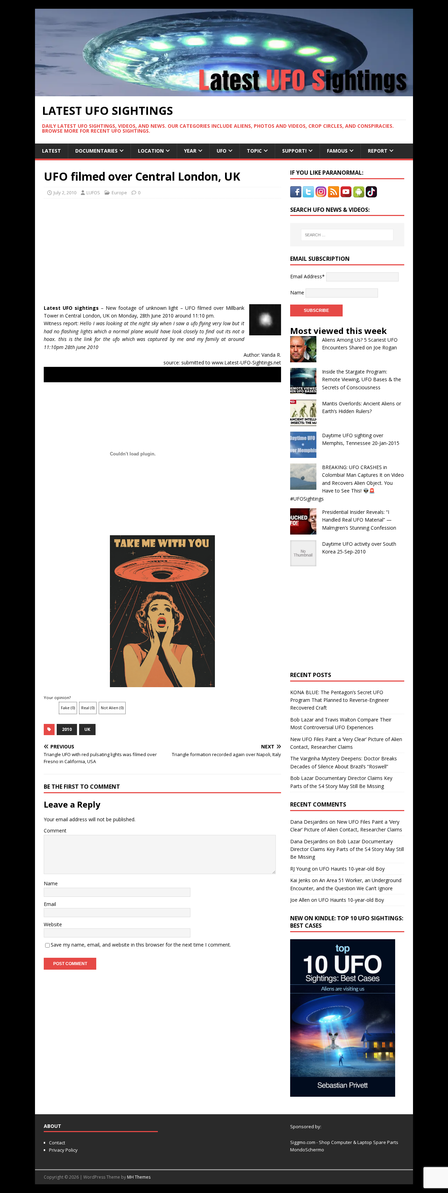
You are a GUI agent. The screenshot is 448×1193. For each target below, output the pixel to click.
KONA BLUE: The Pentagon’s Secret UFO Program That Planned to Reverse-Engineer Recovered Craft (339, 700)
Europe (119, 192)
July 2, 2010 (65, 192)
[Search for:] (347, 235)
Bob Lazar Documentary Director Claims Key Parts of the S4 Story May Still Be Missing (347, 849)
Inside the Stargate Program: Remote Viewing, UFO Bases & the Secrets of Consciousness (361, 379)
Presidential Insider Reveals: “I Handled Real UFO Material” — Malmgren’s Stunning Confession (359, 520)
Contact (57, 1142)
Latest (51, 150)
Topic (254, 150)
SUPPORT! (294, 150)
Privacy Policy (63, 1150)
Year (190, 150)
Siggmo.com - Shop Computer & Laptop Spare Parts (344, 1142)
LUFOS (93, 192)
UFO (221, 150)
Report (377, 150)
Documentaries (96, 150)
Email (50, 904)
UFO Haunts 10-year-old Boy (352, 868)
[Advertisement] (109, 249)
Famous (337, 150)
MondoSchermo (307, 1149)
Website (53, 924)
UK (87, 729)
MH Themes (138, 1177)
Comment (55, 830)
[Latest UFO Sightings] (224, 92)
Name (51, 883)
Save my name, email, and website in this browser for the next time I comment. (141, 944)
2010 (67, 729)
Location (151, 150)
